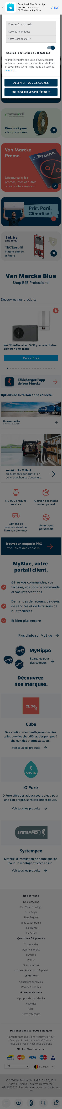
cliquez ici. (10, 70)
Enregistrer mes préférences (31, 92)
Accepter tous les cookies (31, 82)
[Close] (3, 7)
